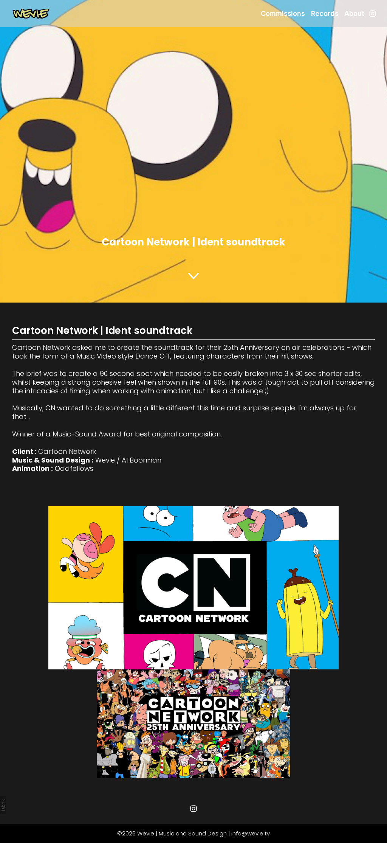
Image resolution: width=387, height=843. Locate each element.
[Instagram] (373, 14)
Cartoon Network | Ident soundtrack (102, 330)
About (354, 13)
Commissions (283, 13)
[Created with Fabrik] (3, 805)
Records (324, 13)
